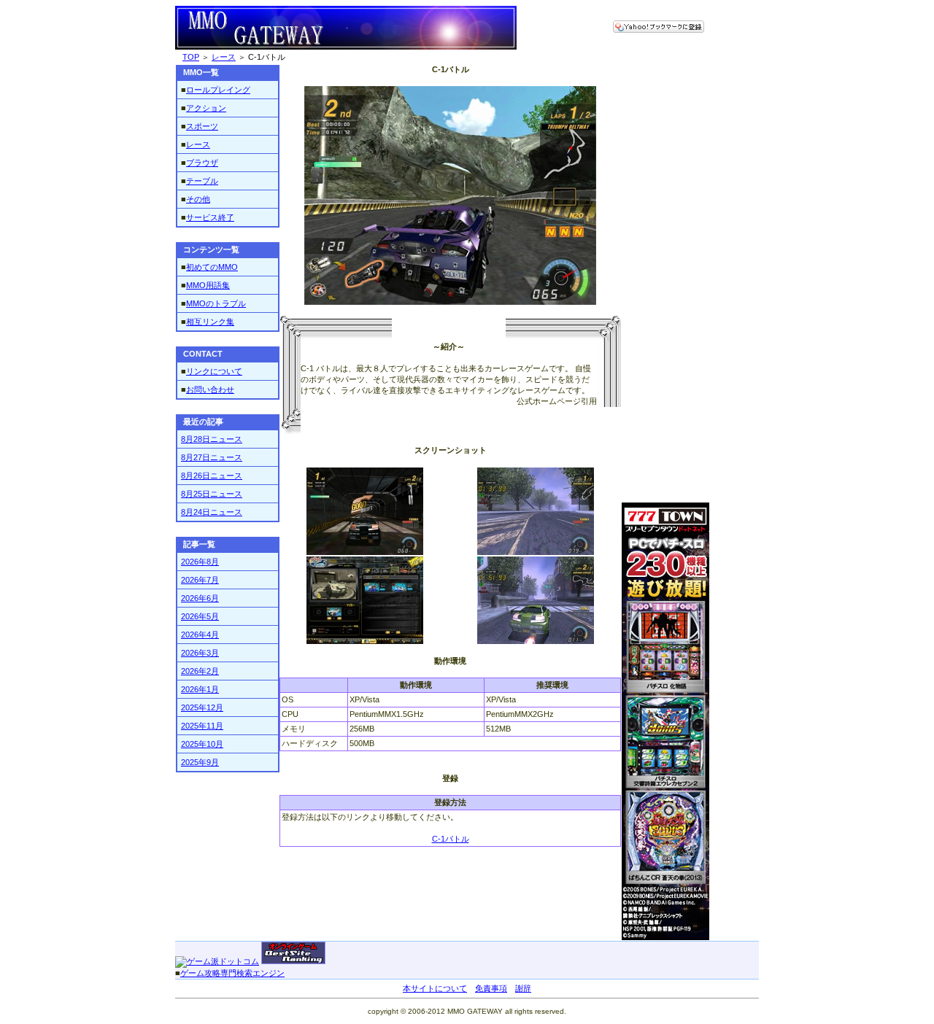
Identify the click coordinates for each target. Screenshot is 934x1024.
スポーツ (202, 126)
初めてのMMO (212, 267)
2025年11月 (202, 725)
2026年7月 (200, 579)
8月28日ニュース (211, 439)
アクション (206, 108)
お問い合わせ (210, 389)
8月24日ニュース (211, 512)
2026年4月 (200, 634)
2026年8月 (200, 561)
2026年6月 (200, 598)
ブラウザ (202, 162)
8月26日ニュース (211, 475)
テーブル (202, 181)
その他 (198, 199)
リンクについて (214, 371)
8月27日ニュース (211, 457)
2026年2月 (200, 671)
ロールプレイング (218, 89)
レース (224, 57)
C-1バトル (450, 838)
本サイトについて (435, 988)
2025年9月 (200, 762)
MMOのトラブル (216, 303)
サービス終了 (210, 217)
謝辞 (523, 988)
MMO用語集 (208, 285)
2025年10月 (202, 744)
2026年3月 (200, 652)
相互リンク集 (210, 321)
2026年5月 (200, 616)
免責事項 (491, 988)
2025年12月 (202, 707)
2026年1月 (200, 689)
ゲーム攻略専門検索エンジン (232, 973)
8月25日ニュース (211, 493)
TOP (190, 57)
